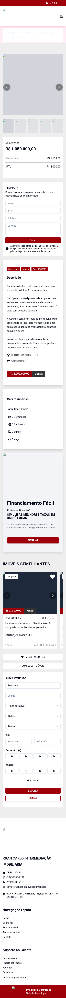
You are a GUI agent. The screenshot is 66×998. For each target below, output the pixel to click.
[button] (6, 87)
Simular (33, 540)
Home (6, 918)
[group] (33, 756)
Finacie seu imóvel (12, 963)
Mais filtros (33, 780)
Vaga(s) (9, 765)
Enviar (33, 240)
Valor (8, 735)
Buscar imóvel (10, 927)
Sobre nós (8, 922)
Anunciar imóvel (11, 932)
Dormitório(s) (13, 750)
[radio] (12, 756)
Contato (7, 937)
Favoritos (8, 967)
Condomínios (10, 958)
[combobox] (33, 685)
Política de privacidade (15, 977)
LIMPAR (33, 798)
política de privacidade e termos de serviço (30, 251)
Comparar (8, 972)
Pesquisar (33, 790)
